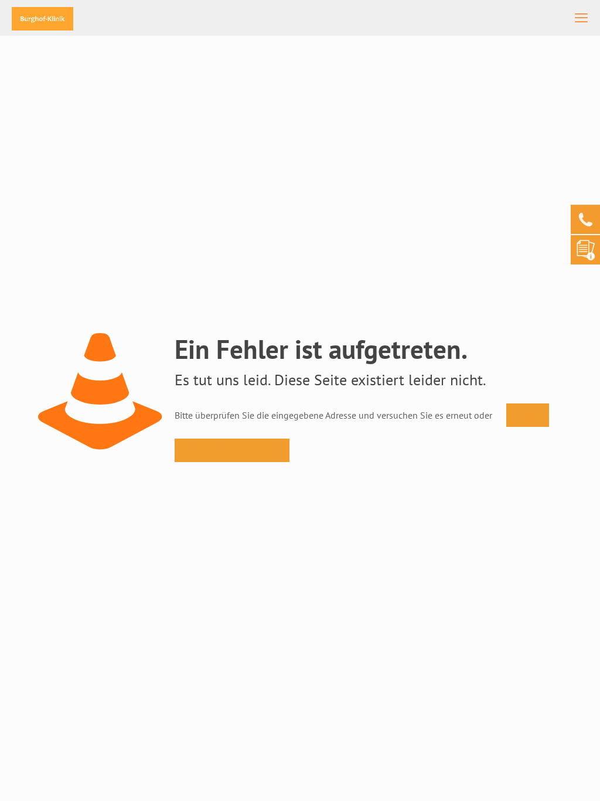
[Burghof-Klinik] (42, 17)
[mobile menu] (581, 18)
